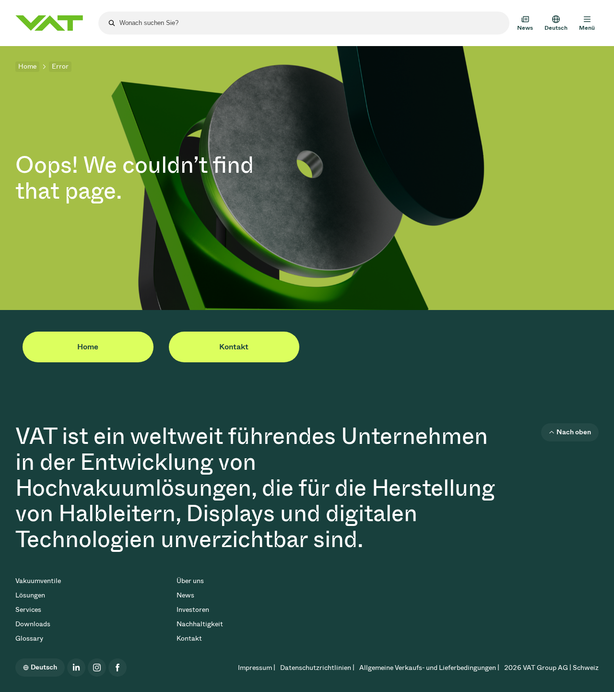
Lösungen (30, 595)
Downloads (32, 624)
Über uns (190, 581)
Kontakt (233, 346)
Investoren (193, 610)
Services (28, 610)
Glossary (29, 638)
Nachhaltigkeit (200, 624)
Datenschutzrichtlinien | (317, 668)
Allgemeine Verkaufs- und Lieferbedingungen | (429, 668)
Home (27, 66)
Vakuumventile (38, 581)
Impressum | (256, 668)
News (185, 595)
